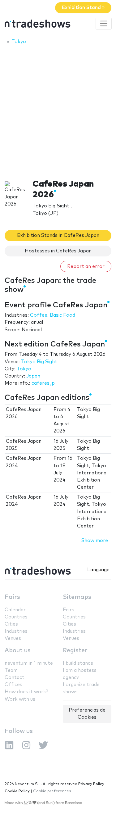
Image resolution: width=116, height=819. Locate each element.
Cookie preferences (52, 791)
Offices (13, 684)
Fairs (12, 597)
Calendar (15, 610)
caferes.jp (43, 383)
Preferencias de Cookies (87, 714)
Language (98, 570)
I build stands (78, 663)
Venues (13, 638)
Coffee (38, 315)
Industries (16, 631)
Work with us (20, 699)
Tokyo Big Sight (39, 362)
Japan (33, 376)
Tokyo (24, 369)
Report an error (86, 266)
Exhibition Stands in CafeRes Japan (58, 235)
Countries (16, 617)
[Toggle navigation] (104, 23)
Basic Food (62, 315)
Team (11, 670)
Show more (94, 540)
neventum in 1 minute (29, 663)
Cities (11, 624)
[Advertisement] (58, 110)
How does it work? (26, 692)
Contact (14, 677)
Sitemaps (77, 597)
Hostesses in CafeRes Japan (58, 251)
